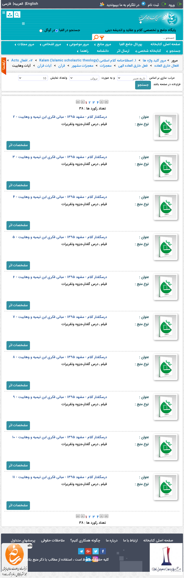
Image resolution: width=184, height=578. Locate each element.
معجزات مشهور (82, 66)
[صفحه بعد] (102, 101)
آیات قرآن (44, 66)
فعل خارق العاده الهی (133, 66)
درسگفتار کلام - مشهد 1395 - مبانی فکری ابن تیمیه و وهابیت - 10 (59, 437)
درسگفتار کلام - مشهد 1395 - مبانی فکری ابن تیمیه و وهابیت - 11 (59, 477)
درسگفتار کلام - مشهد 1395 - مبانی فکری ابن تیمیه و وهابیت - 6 (60, 277)
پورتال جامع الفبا (130, 44)
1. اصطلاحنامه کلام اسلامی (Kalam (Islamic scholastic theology (87, 60)
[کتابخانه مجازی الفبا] (172, 18)
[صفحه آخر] (106, 101)
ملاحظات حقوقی (52, 540)
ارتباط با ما (130, 540)
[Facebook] (103, 551)
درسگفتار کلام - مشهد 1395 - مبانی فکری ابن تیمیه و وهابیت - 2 (60, 117)
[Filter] (102, 37)
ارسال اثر (123, 51)
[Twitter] (95, 551)
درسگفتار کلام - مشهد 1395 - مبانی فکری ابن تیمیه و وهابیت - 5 (59, 237)
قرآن (61, 66)
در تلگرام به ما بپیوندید (123, 5)
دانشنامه (103, 51)
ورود (171, 5)
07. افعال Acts (22, 60)
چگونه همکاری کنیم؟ (85, 540)
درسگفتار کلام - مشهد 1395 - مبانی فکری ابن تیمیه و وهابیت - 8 (60, 357)
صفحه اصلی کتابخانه (165, 44)
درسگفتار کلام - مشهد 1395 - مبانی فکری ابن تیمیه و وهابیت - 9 (60, 397)
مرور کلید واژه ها (154, 60)
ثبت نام (153, 5)
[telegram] (81, 551)
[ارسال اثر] (9, 14)
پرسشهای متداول (23, 540)
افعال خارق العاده (166, 66)
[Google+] (88, 551)
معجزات (105, 66)
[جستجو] (17, 14)
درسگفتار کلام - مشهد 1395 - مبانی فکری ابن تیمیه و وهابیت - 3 (59, 157)
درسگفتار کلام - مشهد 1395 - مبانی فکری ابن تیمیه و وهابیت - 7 (60, 317)
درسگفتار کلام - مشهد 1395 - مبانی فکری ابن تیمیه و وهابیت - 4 (60, 197)
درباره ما (111, 540)
